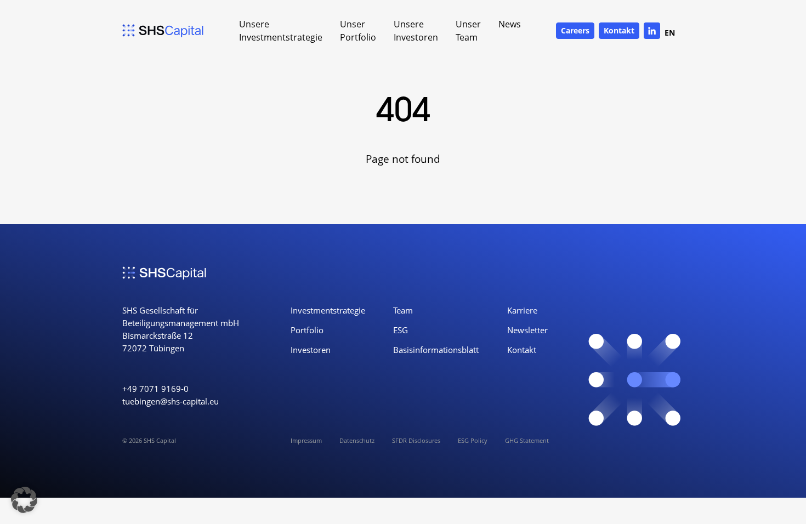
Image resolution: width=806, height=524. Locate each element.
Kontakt (619, 30)
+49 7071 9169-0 (155, 389)
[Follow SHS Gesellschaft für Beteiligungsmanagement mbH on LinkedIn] (652, 30)
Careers (575, 30)
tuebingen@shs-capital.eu (170, 401)
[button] (24, 500)
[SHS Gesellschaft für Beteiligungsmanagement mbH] (163, 30)
